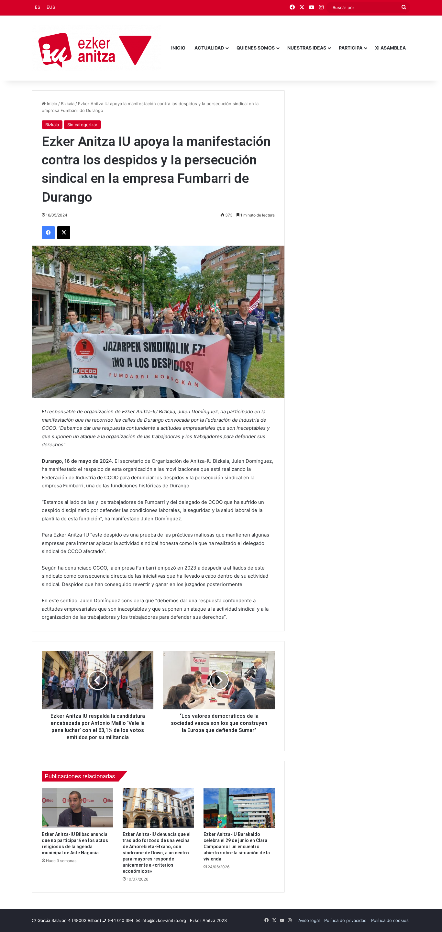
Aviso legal (309, 920)
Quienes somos (256, 47)
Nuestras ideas (306, 47)
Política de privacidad (345, 920)
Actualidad (209, 47)
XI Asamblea (390, 47)
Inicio (178, 47)
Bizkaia (67, 103)
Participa (350, 47)
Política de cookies (390, 920)
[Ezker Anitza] (96, 48)
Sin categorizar (82, 124)
